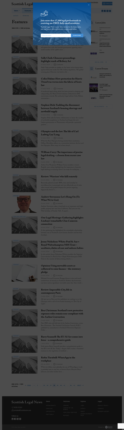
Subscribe (77, 35)
